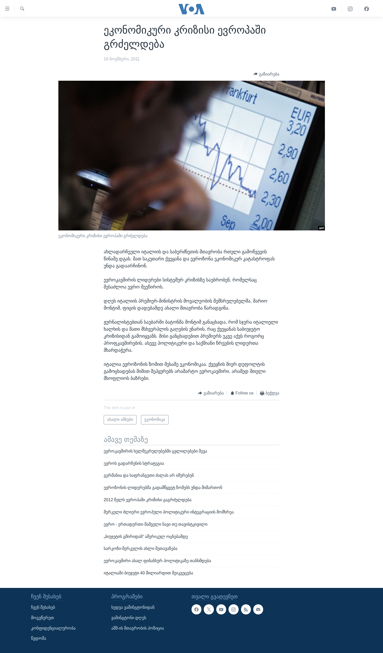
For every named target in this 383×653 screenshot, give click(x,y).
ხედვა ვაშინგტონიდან (133, 607)
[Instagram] (350, 9)
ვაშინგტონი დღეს (128, 618)
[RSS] (246, 609)
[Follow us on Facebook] (196, 609)
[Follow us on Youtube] (221, 609)
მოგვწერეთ (42, 618)
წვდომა (38, 638)
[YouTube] (334, 9)
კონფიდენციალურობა (53, 628)
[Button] (266, 74)
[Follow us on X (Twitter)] (209, 609)
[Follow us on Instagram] (233, 609)
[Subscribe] (258, 609)
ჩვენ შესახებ (43, 607)
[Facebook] (367, 9)
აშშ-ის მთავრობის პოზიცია (137, 628)
